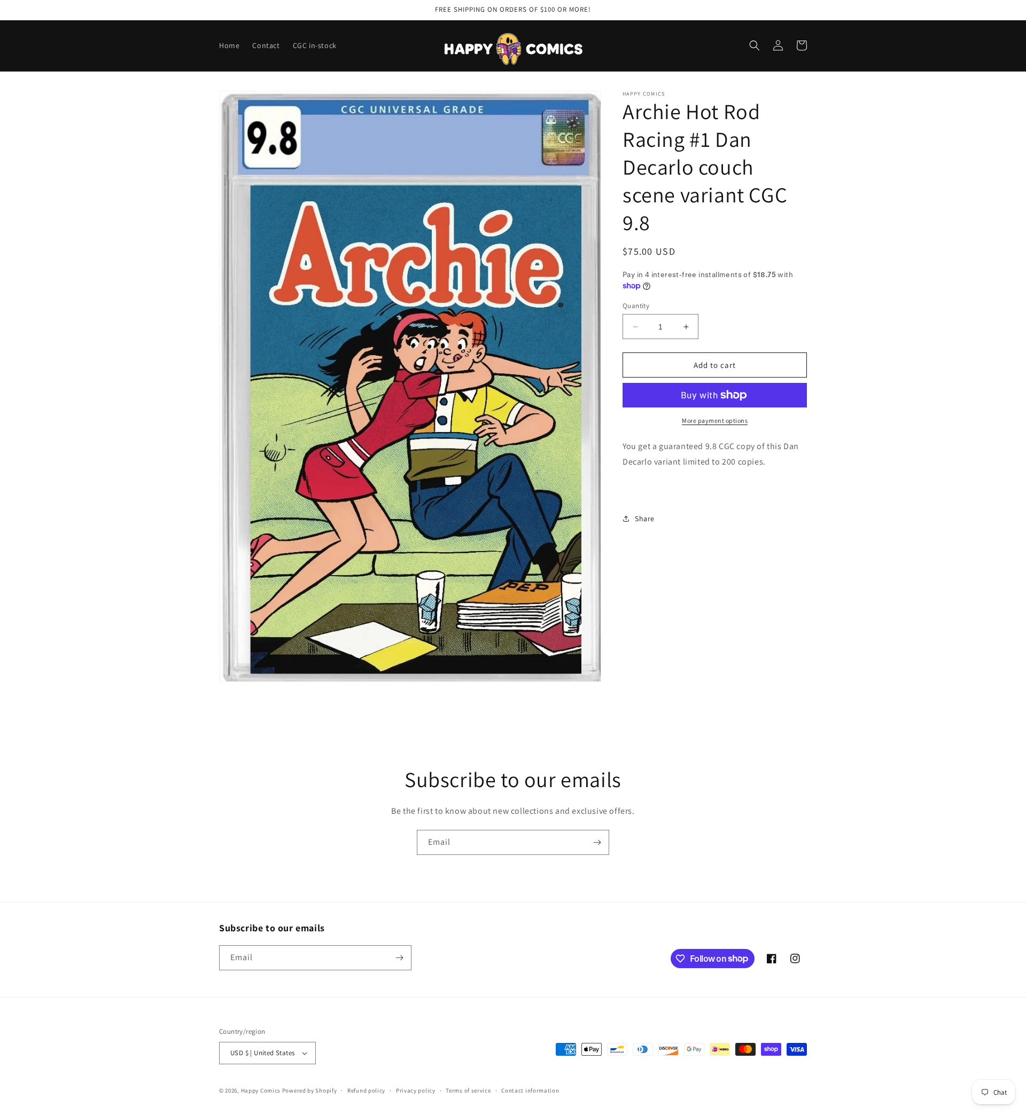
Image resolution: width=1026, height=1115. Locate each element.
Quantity (636, 305)
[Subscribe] (597, 842)
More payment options (715, 421)
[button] (754, 45)
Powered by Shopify (309, 1090)
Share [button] (645, 518)
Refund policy (366, 1090)
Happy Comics (261, 1090)
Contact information (530, 1090)
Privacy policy (416, 1090)
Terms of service (468, 1090)
